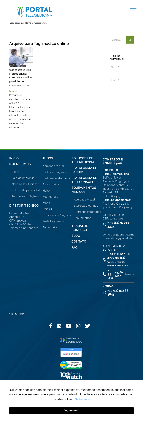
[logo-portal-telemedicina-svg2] (34, 11)
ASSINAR (122, 93)
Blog (76, 236)
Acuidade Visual (53, 166)
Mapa (46, 202)
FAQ (75, 247)
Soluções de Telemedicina (83, 160)
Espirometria (51, 184)
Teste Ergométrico (54, 221)
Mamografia (50, 196)
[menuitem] (131, 10)
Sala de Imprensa (23, 177)
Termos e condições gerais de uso (34, 196)
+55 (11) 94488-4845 (118, 292)
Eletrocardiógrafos (86, 205)
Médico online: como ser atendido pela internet (20, 77)
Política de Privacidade (122, 125)
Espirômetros (82, 217)
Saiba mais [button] (82, 399)
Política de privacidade (27, 190)
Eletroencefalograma (56, 178)
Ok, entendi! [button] (71, 410)
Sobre (15, 171)
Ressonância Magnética (58, 215)
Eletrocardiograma (55, 172)
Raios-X (48, 209)
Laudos (46, 158)
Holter (47, 190)
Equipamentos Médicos (84, 189)
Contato (79, 241)
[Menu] (131, 10)
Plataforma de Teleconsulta (84, 180)
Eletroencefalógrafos (87, 211)
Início (14, 158)
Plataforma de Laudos (84, 170)
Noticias (13, 91)
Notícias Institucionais (26, 184)
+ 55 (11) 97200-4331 (119, 224)
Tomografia (50, 227)
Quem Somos (20, 164)
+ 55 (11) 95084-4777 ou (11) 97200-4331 (119, 259)
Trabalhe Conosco (80, 228)
